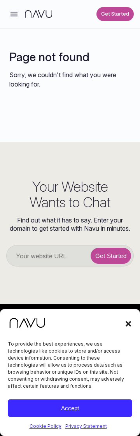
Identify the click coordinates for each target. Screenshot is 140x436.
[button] (128, 324)
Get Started (115, 14)
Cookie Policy (45, 426)
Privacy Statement (86, 426)
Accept (70, 408)
